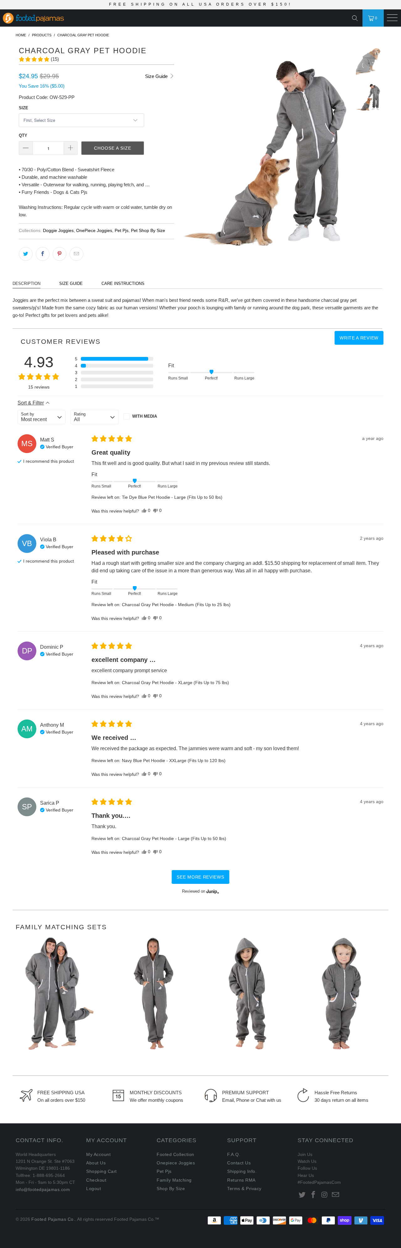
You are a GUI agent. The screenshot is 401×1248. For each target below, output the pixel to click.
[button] (38, 59)
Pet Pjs (121, 230)
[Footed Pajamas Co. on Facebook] (313, 1195)
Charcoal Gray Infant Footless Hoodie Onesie (341, 993)
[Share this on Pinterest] (59, 254)
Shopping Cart (101, 1171)
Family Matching (174, 1180)
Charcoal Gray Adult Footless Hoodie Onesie (59, 993)
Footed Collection (175, 1154)
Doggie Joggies (58, 230)
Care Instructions (123, 283)
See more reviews (200, 876)
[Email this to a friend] (76, 254)
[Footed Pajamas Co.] (103, 19)
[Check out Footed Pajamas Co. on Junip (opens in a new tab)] (212, 891)
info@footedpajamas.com (43, 1189)
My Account (98, 1154)
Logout (93, 1188)
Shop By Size (171, 1188)
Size (23, 108)
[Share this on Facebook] (42, 254)
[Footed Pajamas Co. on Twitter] (302, 1195)
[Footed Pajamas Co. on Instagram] (324, 1195)
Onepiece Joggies (176, 1162)
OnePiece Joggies (94, 230)
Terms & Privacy (244, 1188)
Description (26, 283)
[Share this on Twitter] (26, 254)
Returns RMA (241, 1180)
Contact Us (239, 1162)
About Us (96, 1162)
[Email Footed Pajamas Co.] (336, 1195)
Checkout (96, 1180)
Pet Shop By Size (148, 230)
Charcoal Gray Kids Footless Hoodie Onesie (153, 993)
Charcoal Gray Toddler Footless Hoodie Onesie (247, 993)
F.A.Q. (233, 1154)
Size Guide (157, 76)
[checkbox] (147, 416)
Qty (23, 135)
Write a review (359, 337)
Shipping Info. (242, 1171)
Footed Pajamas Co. (53, 1219)
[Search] (356, 18)
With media (144, 416)
